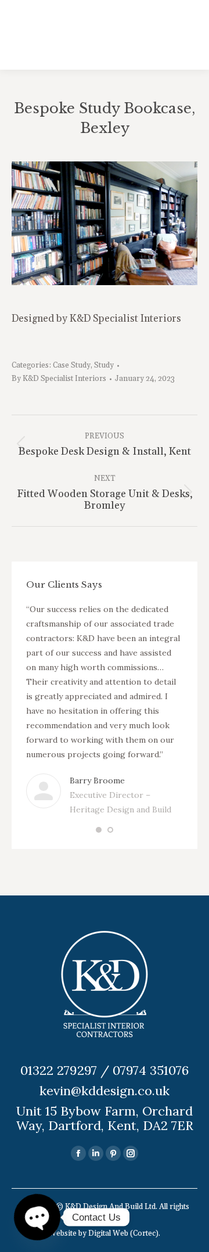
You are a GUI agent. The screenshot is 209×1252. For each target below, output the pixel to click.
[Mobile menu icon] (182, 35)
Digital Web (108, 1233)
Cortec (144, 1233)
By (59, 378)
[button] (99, 830)
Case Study (72, 365)
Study (104, 365)
